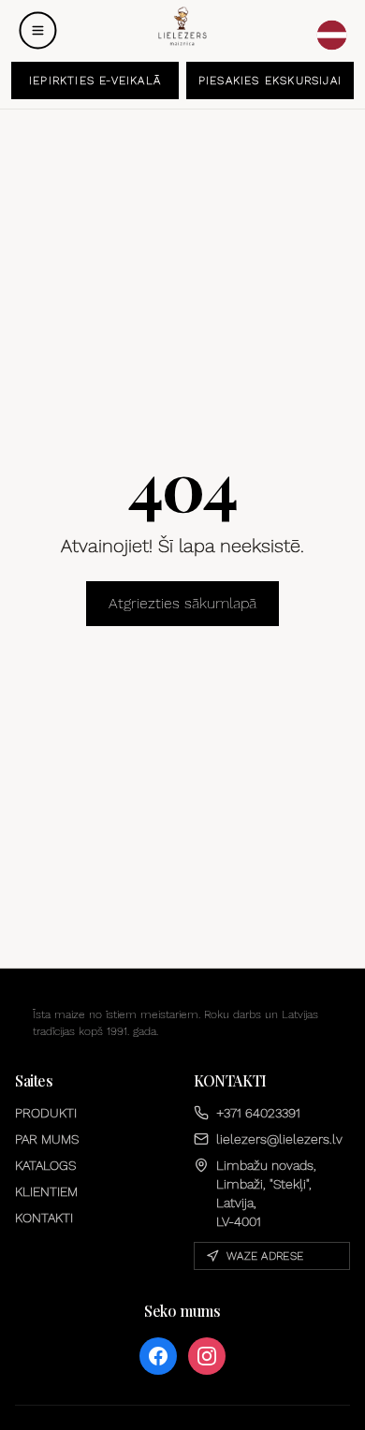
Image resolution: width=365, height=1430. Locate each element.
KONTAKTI (44, 1217)
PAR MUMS (47, 1138)
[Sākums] (182, 26)
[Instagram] (207, 1356)
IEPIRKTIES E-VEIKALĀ (95, 80)
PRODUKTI (46, 1112)
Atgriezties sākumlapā (182, 603)
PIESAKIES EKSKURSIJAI (270, 80)
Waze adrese (264, 1255)
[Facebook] (158, 1356)
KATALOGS (45, 1165)
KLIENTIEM (46, 1191)
